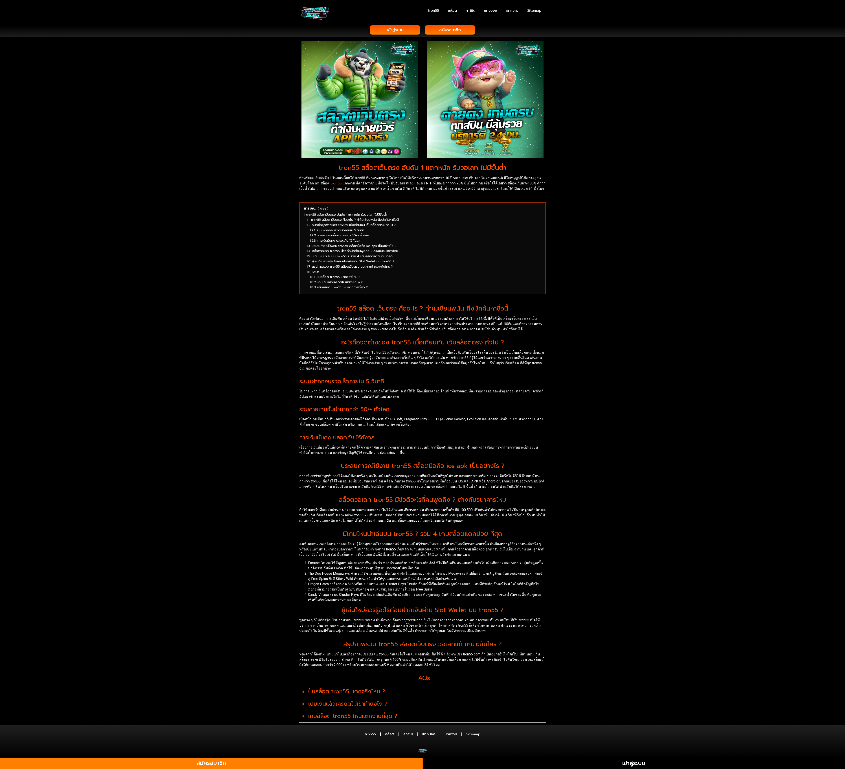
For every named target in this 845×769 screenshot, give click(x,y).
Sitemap (534, 10)
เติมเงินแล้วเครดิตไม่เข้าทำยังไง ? (347, 704)
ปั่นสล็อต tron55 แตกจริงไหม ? (346, 691)
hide (323, 208)
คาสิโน (470, 10)
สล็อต (452, 10)
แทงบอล (490, 10)
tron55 (433, 10)
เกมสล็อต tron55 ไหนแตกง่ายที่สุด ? (352, 716)
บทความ (512, 10)
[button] (422, 692)
